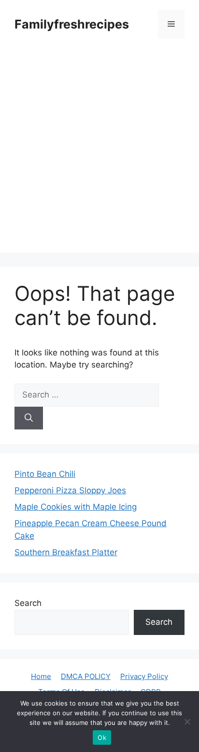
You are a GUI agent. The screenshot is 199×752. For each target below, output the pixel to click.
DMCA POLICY (86, 676)
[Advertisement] (99, 152)
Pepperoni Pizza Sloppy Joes (70, 490)
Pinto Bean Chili (44, 474)
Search (28, 603)
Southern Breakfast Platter (65, 552)
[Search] (28, 418)
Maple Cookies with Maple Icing (75, 507)
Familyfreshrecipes (71, 24)
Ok (102, 737)
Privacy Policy (144, 676)
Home (41, 676)
